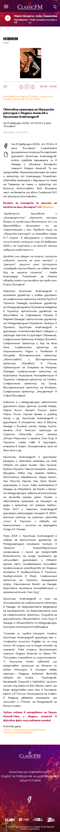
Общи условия (30, 780)
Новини (10, 38)
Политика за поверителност (30, 772)
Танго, (7, 730)
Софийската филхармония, (29, 730)
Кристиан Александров (18, 732)
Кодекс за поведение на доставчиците (30, 776)
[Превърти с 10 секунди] (21, 87)
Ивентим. (48, 207)
